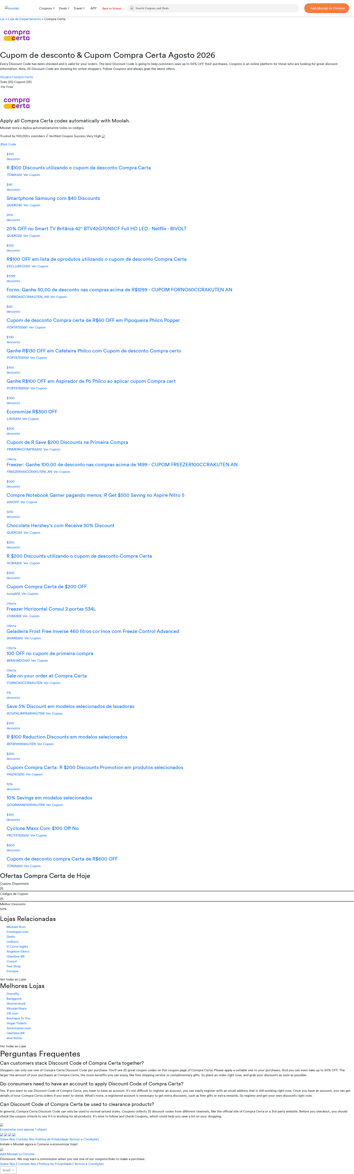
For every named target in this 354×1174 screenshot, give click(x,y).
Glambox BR (16, 956)
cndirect (13, 941)
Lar (3, 19)
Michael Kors (16, 927)
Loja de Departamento (24, 19)
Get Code (8, 144)
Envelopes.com (18, 932)
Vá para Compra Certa (16, 77)
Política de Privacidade (51, 1139)
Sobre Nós (7, 1139)
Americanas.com (19, 1028)
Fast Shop (14, 966)
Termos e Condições (84, 1139)
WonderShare (17, 1008)
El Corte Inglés (17, 946)
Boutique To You (18, 1018)
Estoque (12, 971)
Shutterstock (16, 1003)
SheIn (11, 937)
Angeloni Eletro (18, 951)
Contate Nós (25, 1139)
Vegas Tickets (17, 1023)
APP (93, 8)
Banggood (14, 998)
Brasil (7, 1170)
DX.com (12, 1013)
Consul (12, 961)
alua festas (14, 1038)
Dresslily (13, 994)
